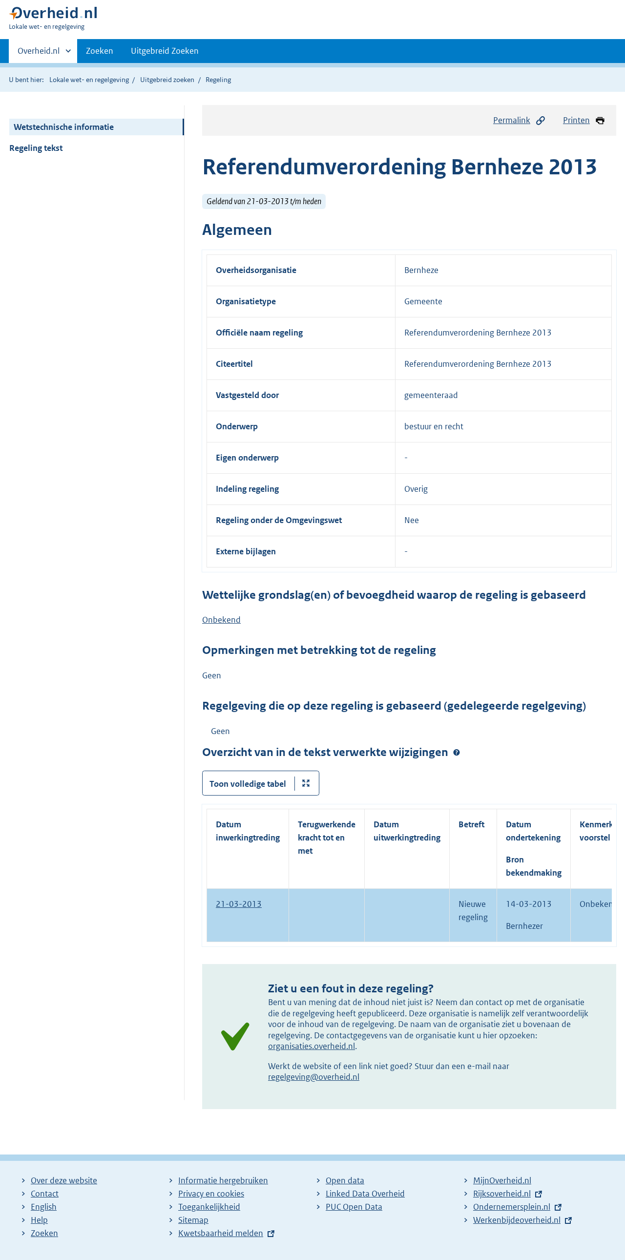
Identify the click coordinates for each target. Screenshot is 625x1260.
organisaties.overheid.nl (311, 1046)
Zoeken (99, 50)
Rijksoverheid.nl (502, 1193)
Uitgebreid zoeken (167, 79)
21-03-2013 (239, 904)
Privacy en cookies (211, 1193)
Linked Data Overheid (365, 1193)
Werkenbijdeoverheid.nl (517, 1220)
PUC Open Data (354, 1206)
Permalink (511, 120)
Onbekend (221, 619)
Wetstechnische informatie (64, 127)
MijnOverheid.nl (502, 1180)
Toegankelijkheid (209, 1206)
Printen (576, 120)
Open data (345, 1180)
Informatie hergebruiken (223, 1180)
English (44, 1206)
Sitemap (193, 1220)
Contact (45, 1193)
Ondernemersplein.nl (511, 1206)
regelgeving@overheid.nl (313, 1076)
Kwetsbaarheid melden (220, 1233)
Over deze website (64, 1180)
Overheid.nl (39, 54)
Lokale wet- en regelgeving (89, 79)
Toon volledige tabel (247, 783)
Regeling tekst (35, 148)
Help (39, 1220)
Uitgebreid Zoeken (165, 50)
